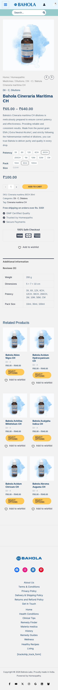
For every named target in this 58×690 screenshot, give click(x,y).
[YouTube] (16, 684)
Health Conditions (29, 614)
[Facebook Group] (48, 684)
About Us (29, 582)
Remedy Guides (29, 635)
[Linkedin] (42, 684)
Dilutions (19, 81)
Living (30, 648)
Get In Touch (29, 603)
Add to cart (35, 186)
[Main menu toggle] (5, 4)
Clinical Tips (29, 618)
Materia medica (29, 626)
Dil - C (29, 81)
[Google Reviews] (35, 684)
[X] (22, 684)
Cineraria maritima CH (17, 202)
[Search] (44, 12)
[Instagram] (29, 684)
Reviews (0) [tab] (9, 268)
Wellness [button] (29, 639)
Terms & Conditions (29, 586)
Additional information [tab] (16, 261)
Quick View (15, 349)
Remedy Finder (29, 622)
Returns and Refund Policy (29, 599)
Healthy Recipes (30, 644)
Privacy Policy (29, 591)
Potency (7, 152)
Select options (13, 372)
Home (6, 77)
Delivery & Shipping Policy (29, 595)
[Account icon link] (44, 4)
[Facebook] (9, 684)
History (29, 631)
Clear (15, 168)
